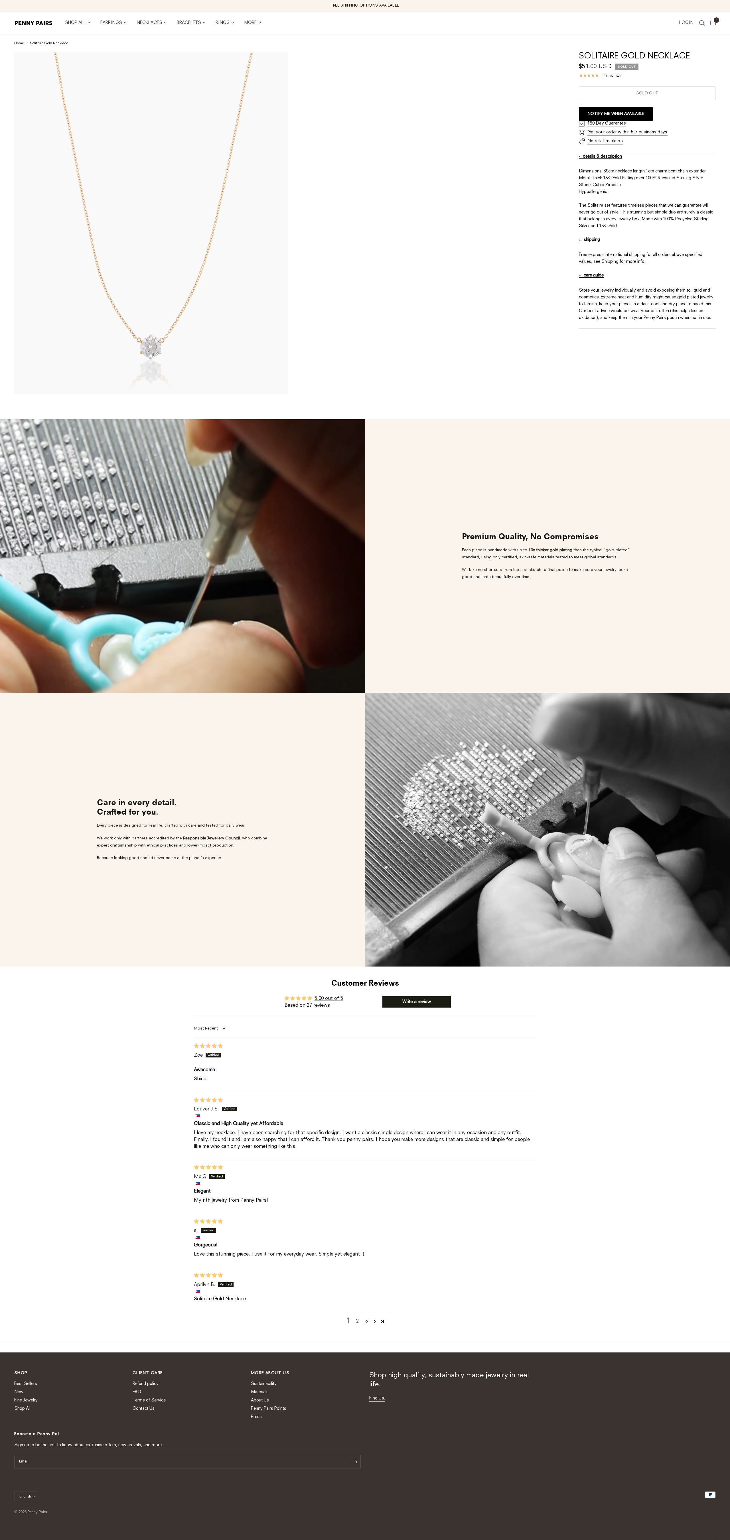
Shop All (75, 23)
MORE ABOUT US (270, 1373)
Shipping (610, 262)
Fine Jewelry (26, 1400)
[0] (711, 23)
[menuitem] (77, 23)
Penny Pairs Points (268, 1409)
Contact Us (144, 1409)
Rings (223, 23)
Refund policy (146, 1384)
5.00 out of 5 (329, 998)
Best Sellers (25, 1384)
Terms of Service (149, 1400)
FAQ (137, 1392)
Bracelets (189, 23)
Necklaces (149, 23)
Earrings (111, 23)
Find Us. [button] (377, 1398)
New (18, 1392)
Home (19, 43)
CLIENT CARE (148, 1373)
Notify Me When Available (616, 114)
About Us (260, 1400)
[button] (375, 1321)
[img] (208, 1046)
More (250, 23)
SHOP (21, 1373)
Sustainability (264, 1384)
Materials (260, 1392)
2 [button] (357, 1321)
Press (256, 1417)
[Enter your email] (355, 1461)
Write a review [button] (416, 1002)
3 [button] (366, 1321)
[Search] (701, 23)
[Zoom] (275, 64)
